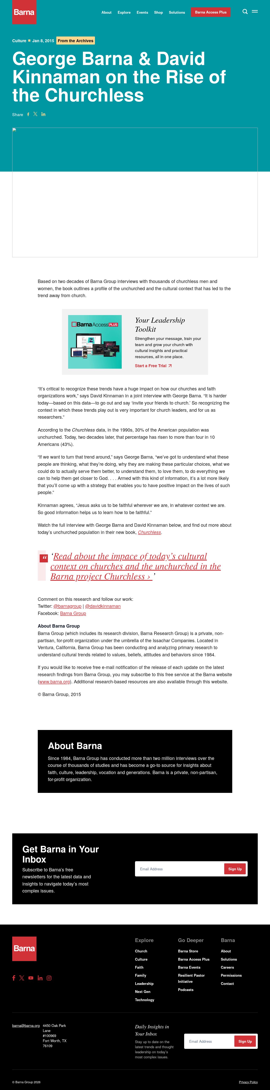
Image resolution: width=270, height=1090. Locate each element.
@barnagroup (67, 606)
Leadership (144, 983)
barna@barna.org (26, 1025)
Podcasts (185, 989)
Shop (158, 12)
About (106, 12)
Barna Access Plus (211, 12)
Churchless (149, 532)
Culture (19, 40)
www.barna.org (54, 681)
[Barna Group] (24, 12)
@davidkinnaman (103, 606)
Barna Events (189, 967)
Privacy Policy (248, 1082)
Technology (144, 999)
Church (141, 950)
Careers (227, 967)
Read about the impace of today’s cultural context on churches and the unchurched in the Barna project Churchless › (135, 565)
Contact (227, 983)
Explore (124, 12)
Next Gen (142, 991)
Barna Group (73, 613)
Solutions (177, 12)
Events (142, 12)
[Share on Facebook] (28, 114)
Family (140, 975)
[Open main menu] (255, 12)
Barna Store (188, 950)
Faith (139, 967)
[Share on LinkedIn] (43, 114)
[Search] (245, 11)
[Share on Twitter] (35, 114)
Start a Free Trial (150, 366)
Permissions (231, 975)
